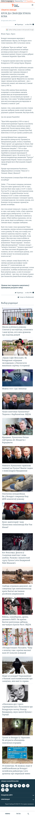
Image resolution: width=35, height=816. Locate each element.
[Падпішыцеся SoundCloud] (23, 785)
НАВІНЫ (7, 813)
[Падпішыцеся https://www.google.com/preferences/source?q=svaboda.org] (2, 785)
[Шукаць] (28, 814)
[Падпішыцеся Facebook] (7, 785)
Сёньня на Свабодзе (9, 10)
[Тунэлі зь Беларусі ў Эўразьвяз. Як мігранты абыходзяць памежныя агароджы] (17, 726)
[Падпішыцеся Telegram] (2, 789)
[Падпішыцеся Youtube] (15, 785)
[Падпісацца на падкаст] (19, 785)
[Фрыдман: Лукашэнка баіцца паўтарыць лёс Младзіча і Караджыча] (17, 426)
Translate (29, 1)
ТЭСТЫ (18, 813)
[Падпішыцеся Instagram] (27, 785)
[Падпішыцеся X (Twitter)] (11, 785)
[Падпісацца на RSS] (7, 789)
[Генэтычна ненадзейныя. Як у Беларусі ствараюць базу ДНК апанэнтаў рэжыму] (17, 483)
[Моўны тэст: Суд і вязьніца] (17, 377)
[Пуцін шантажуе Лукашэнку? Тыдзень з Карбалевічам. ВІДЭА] (17, 400)
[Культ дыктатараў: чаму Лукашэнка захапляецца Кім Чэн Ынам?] (17, 511)
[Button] (19, 24)
